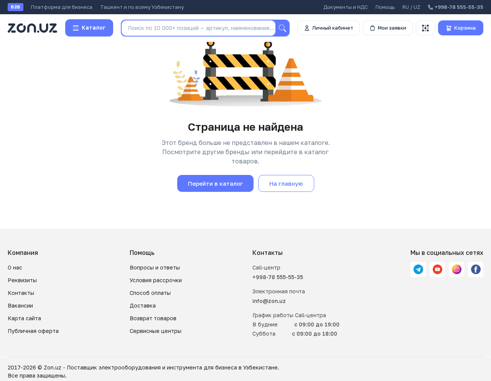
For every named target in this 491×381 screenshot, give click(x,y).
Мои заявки (392, 28)
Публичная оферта (33, 331)
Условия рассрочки (156, 280)
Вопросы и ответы (155, 267)
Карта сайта (24, 318)
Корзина (465, 28)
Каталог (93, 27)
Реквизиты (22, 280)
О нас (15, 267)
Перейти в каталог (215, 183)
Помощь (385, 7)
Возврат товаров (153, 318)
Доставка (143, 305)
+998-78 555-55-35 (277, 277)
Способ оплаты (150, 292)
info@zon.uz (269, 301)
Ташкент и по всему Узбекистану (142, 7)
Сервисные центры (155, 331)
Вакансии (20, 305)
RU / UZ (411, 7)
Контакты (21, 292)
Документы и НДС (345, 7)
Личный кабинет (332, 28)
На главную (286, 183)
